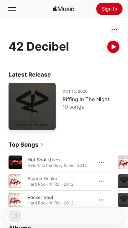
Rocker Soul (40, 197)
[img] (63, 9)
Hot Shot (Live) (44, 159)
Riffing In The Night (85, 99)
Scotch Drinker (43, 178)
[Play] (113, 47)
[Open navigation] (12, 8)
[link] (26, 144)
